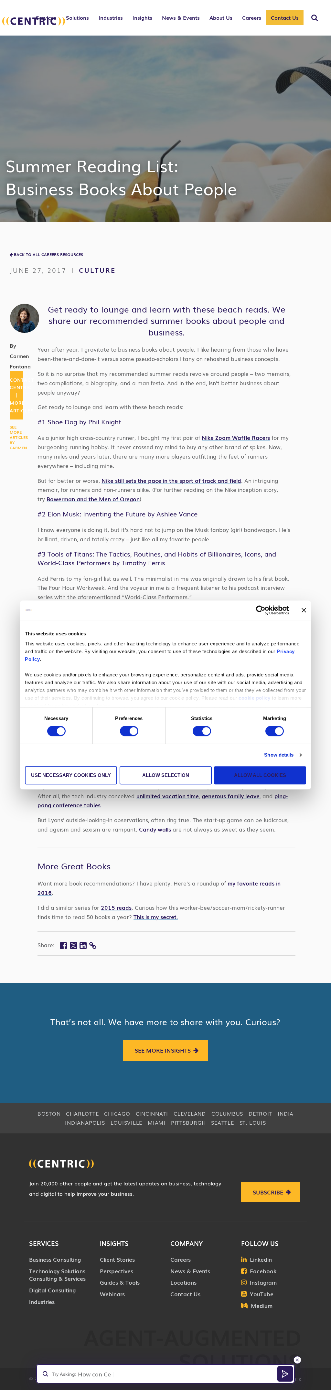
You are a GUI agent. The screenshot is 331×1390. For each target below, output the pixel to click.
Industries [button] (111, 17)
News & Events (190, 1271)
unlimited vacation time (167, 796)
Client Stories (117, 1259)
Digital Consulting (52, 1290)
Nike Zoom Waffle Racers (236, 437)
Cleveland (190, 1113)
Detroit (260, 1113)
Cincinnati (152, 1113)
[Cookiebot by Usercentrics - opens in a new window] (260, 610)
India (286, 1113)
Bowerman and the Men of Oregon (93, 499)
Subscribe (268, 1192)
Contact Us (285, 17)
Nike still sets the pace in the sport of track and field (171, 480)
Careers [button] (251, 17)
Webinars (112, 1294)
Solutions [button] (77, 17)
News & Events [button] (181, 17)
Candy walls (155, 829)
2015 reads (116, 907)
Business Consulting (55, 1259)
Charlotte (82, 1113)
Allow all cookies (260, 775)
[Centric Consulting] (33, 21)
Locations (183, 1282)
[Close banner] (304, 610)
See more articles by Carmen (19, 437)
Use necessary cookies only (71, 775)
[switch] (129, 731)
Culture (97, 270)
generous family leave (231, 796)
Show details (279, 755)
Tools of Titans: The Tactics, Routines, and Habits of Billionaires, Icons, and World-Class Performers (156, 558)
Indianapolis (85, 1122)
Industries (42, 1302)
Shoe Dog (62, 421)
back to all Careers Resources (48, 254)
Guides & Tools (120, 1282)
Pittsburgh (188, 1122)
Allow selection (165, 775)
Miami (157, 1122)
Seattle (222, 1122)
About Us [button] (220, 17)
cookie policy (255, 698)
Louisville (127, 1122)
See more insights (163, 1050)
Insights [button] (142, 17)
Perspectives (116, 1271)
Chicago (117, 1113)
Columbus (227, 1113)
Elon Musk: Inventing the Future (96, 513)
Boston (49, 1113)
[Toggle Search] (314, 17)
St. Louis (253, 1122)
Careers (180, 1259)
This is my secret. (155, 917)
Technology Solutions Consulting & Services (57, 1275)
